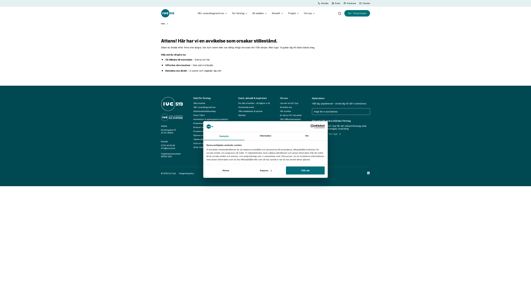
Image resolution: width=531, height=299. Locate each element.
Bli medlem (258, 13)
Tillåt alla (305, 170)
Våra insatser (199, 103)
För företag (238, 13)
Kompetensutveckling (203, 123)
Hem (163, 23)
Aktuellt (276, 13)
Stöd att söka (199, 143)
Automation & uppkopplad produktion (210, 119)
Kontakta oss (286, 107)
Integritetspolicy (186, 173)
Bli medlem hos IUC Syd (324, 134)
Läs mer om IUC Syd (289, 103)
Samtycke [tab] (224, 136)
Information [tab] (265, 135)
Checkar (366, 3)
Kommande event (246, 107)
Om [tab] (307, 135)
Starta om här (202, 59)
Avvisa (225, 170)
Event (337, 3)
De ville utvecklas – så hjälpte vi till (254, 103)
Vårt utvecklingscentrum (211, 13)
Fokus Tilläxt (199, 115)
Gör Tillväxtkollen (357, 13)
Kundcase (351, 3)
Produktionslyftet (201, 131)
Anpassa (264, 170)
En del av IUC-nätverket (291, 115)
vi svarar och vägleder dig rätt (205, 70)
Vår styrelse (285, 111)
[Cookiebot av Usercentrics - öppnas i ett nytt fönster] (312, 126)
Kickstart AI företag (202, 127)
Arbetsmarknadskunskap (204, 111)
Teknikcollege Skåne (202, 139)
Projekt (292, 13)
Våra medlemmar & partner (250, 111)
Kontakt (324, 3)
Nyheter (242, 115)
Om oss (308, 13)
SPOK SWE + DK (200, 147)
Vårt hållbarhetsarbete (290, 119)
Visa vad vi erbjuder (203, 65)
